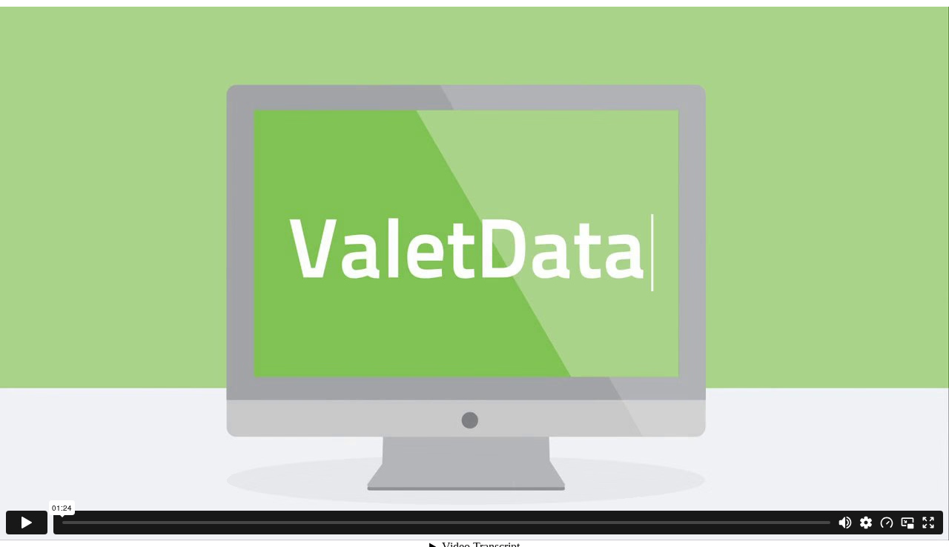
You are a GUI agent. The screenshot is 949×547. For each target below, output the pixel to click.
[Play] (26, 522)
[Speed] (887, 522)
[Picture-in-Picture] (907, 522)
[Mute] (845, 522)
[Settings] (866, 522)
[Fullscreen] (928, 522)
